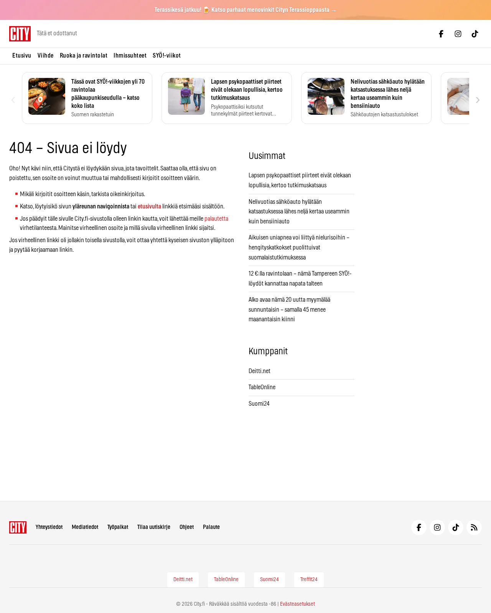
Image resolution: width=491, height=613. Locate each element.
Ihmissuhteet (130, 56)
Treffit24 (309, 579)
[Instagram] (458, 34)
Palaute (211, 527)
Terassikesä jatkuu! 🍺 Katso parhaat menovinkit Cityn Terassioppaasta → (246, 10)
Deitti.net (259, 371)
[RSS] (474, 527)
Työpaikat (117, 527)
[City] (17, 527)
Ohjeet (187, 527)
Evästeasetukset (297, 604)
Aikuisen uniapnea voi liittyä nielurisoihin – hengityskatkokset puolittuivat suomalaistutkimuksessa (299, 247)
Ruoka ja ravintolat (84, 56)
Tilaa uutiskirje (153, 527)
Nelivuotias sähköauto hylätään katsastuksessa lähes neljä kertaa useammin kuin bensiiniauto (299, 212)
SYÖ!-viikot (167, 56)
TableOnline (262, 387)
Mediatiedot (85, 527)
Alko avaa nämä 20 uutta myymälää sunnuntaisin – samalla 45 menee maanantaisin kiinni (289, 309)
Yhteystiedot (49, 527)
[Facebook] (441, 34)
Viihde (46, 56)
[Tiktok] (475, 34)
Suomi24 (259, 404)
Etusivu (21, 56)
